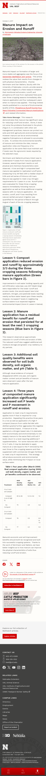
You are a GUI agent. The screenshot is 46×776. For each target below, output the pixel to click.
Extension (15, 13)
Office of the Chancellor (13, 722)
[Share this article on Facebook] (4, 564)
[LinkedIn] (23, 667)
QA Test (10, 759)
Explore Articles (9, 636)
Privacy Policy (6, 762)
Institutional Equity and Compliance (12, 760)
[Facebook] (4, 667)
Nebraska (5, 13)
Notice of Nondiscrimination (29, 760)
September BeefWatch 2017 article (17, 77)
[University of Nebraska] (19, 735)
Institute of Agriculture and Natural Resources (24, 4)
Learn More (9, 610)
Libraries (6, 712)
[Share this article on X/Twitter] (11, 564)
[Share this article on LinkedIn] (18, 564)
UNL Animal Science (11, 683)
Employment (8, 705)
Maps (5, 715)
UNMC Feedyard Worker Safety (15, 692)
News (5, 719)
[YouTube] (13, 667)
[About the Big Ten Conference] (6, 735)
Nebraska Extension (11, 679)
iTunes (24, 578)
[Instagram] (18, 667)
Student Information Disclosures (29, 762)
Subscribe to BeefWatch (12, 585)
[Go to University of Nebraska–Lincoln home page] (5, 5)
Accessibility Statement (19, 759)
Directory (6, 702)
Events (5, 709)
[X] (8, 667)
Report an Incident (10, 727)
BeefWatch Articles (31, 13)
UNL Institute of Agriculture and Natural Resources (16, 687)
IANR (10, 13)
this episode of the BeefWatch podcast (22, 574)
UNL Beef (14, 6)
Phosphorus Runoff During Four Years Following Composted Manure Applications (23, 109)
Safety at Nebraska (16, 762)
